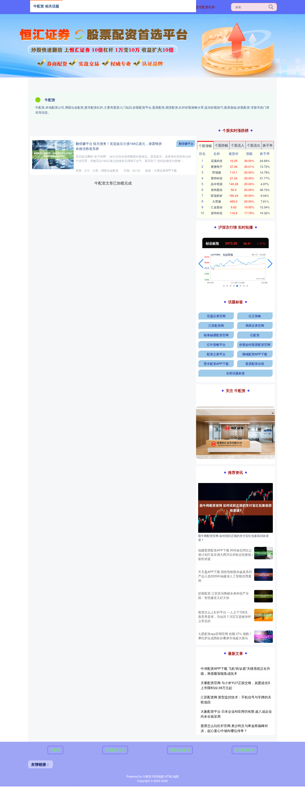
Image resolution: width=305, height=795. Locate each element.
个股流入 (237, 145)
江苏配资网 (216, 325)
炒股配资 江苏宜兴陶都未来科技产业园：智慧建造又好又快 (223, 595)
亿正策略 (255, 316)
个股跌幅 (221, 145)
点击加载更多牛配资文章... (113, 183)
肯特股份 (216, 190)
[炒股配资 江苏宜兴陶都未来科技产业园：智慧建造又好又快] (263, 596)
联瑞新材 (216, 195)
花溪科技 (216, 161)
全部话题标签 (235, 373)
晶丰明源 (216, 184)
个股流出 (253, 145)
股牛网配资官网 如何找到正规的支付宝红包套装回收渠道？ (233, 537)
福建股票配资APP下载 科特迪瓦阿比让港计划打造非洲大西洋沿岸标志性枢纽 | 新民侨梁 (225, 554)
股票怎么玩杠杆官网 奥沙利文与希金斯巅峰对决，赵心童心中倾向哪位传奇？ (234, 728)
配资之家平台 (216, 354)
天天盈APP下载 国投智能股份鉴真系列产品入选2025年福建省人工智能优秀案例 (225, 576)
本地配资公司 (115, 750)
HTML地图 (172, 776)
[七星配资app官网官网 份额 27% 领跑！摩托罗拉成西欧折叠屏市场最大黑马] (263, 636)
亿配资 (255, 335)
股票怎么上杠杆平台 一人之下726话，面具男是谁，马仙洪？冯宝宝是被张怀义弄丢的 (224, 616)
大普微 (216, 201)
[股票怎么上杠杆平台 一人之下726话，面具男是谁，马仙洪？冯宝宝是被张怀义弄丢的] (263, 616)
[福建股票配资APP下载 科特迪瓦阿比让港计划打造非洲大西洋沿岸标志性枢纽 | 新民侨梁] (263, 554)
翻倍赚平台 (186, 143)
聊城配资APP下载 (254, 354)
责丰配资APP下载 (216, 363)
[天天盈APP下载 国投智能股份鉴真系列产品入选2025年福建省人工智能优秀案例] (263, 576)
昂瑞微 (216, 172)
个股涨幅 (205, 145)
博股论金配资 (180, 750)
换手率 (268, 145)
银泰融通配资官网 (216, 335)
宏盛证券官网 (216, 316)
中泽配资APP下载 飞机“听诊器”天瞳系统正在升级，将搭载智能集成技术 (235, 671)
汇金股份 (216, 207)
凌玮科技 (216, 213)
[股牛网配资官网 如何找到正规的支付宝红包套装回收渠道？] (235, 507)
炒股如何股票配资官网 (254, 344)
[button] (201, 263)
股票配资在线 (254, 363)
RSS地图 (158, 776)
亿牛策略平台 (216, 344)
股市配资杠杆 (205, 7)
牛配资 (55, 750)
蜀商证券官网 (254, 325)
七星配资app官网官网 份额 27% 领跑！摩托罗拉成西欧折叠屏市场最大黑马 (225, 635)
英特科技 (216, 178)
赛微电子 (216, 166)
